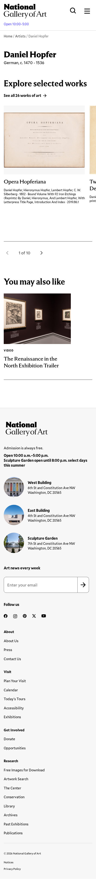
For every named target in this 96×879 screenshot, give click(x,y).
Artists (20, 36)
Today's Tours (14, 698)
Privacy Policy (12, 869)
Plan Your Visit (15, 680)
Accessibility (14, 708)
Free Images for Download (24, 770)
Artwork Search (16, 778)
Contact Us (12, 658)
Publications (13, 833)
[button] (7, 252)
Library (9, 806)
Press (8, 649)
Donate (9, 738)
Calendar (11, 690)
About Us (11, 640)
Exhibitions (12, 716)
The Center (12, 788)
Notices (9, 862)
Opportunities (15, 748)
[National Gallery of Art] (48, 428)
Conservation (14, 797)
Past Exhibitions (16, 824)
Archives (10, 815)
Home (8, 36)
